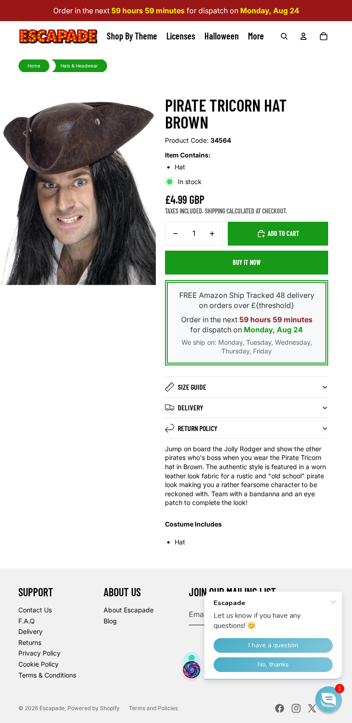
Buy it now (247, 262)
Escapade (52, 708)
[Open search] (284, 36)
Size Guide (192, 386)
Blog (110, 621)
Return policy (197, 428)
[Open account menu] (303, 36)
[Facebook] (279, 708)
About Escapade (129, 610)
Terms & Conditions (47, 675)
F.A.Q (26, 621)
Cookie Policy (38, 664)
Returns (29, 642)
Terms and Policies (153, 708)
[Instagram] (296, 708)
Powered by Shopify (93, 708)
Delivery (190, 407)
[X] (312, 708)
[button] (328, 699)
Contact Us (35, 610)
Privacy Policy (39, 653)
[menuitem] (256, 36)
